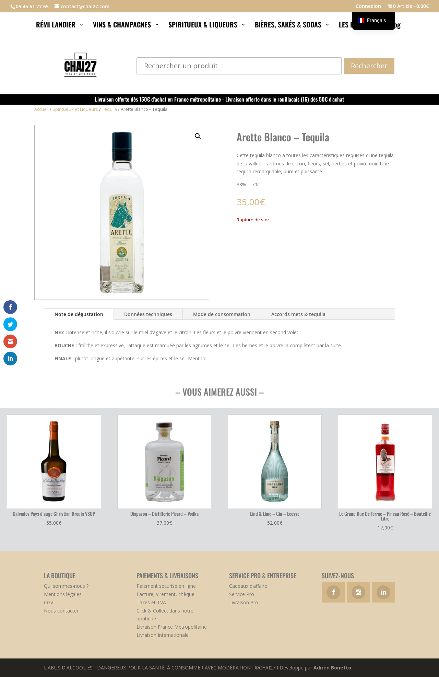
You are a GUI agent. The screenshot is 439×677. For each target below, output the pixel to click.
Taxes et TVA (151, 602)
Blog (395, 26)
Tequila (109, 109)
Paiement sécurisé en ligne (166, 586)
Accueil (41, 109)
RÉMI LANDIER (56, 26)
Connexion (368, 6)
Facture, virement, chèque (165, 594)
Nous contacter (61, 610)
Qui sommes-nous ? (66, 586)
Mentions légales (63, 594)
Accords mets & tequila (298, 314)
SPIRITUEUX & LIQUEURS (203, 26)
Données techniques (148, 314)
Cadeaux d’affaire (248, 586)
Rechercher (369, 65)
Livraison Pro (243, 602)
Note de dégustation (79, 314)
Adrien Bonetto (332, 667)
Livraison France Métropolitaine (172, 626)
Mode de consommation (221, 314)
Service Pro (241, 594)
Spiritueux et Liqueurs (75, 109)
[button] (198, 136)
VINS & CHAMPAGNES (123, 26)
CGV (48, 602)
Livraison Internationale (163, 635)
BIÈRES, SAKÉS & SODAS (289, 26)
